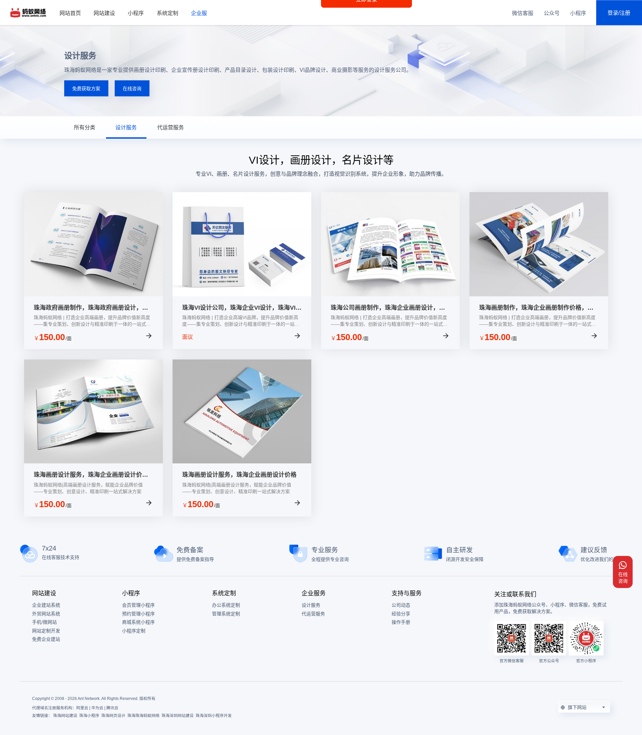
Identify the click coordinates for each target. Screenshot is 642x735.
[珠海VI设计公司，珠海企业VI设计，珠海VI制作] (242, 294)
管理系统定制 (226, 613)
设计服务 (126, 127)
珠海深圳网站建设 (178, 715)
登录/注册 (619, 12)
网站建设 (104, 13)
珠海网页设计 (113, 715)
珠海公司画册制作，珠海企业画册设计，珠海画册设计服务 (388, 308)
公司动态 (401, 605)
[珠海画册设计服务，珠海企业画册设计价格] (242, 461)
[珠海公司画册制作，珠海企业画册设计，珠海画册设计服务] (390, 294)
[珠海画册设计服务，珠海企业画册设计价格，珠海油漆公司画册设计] (93, 461)
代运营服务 (170, 127)
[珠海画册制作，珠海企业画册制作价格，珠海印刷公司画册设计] (538, 294)
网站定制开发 (46, 630)
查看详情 (129, 337)
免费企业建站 (46, 639)
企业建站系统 (46, 605)
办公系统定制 (226, 605)
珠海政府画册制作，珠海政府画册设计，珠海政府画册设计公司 (91, 308)
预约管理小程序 (138, 613)
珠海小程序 (89, 715)
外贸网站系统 (46, 613)
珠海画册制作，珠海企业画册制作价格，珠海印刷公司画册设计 (536, 308)
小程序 (136, 13)
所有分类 (84, 127)
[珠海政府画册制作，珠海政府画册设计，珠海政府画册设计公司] (93, 294)
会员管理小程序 (138, 605)
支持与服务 (407, 593)
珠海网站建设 (65, 715)
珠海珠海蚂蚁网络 (143, 715)
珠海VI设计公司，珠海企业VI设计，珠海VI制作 (242, 308)
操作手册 (401, 622)
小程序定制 (133, 630)
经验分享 (401, 613)
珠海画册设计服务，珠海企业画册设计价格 (239, 474)
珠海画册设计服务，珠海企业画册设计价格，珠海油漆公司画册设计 (88, 475)
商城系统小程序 (138, 622)
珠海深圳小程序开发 (214, 715)
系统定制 (167, 13)
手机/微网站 (44, 622)
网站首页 (70, 13)
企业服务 (201, 13)
